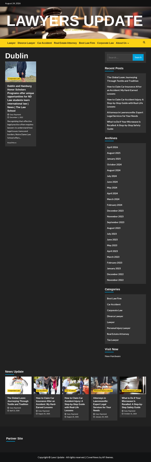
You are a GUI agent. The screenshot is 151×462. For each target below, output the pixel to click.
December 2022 (115, 274)
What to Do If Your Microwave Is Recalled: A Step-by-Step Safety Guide (124, 125)
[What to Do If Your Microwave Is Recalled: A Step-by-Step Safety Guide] (133, 385)
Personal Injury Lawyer (118, 328)
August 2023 (113, 228)
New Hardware (112, 356)
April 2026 (112, 147)
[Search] (144, 42)
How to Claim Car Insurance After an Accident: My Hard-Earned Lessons (124, 90)
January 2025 (114, 158)
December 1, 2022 (16, 117)
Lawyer (11, 43)
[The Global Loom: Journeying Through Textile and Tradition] (18, 385)
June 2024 (112, 181)
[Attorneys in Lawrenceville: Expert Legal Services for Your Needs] (104, 385)
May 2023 (112, 245)
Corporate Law (105, 43)
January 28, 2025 (102, 417)
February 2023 (114, 262)
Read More (11, 143)
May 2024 (112, 187)
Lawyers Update (74, 20)
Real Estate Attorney (65, 43)
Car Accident (44, 43)
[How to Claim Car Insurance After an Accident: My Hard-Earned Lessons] (47, 385)
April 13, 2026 (14, 411)
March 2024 (113, 199)
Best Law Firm (87, 43)
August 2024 (113, 170)
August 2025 (113, 153)
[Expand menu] (128, 43)
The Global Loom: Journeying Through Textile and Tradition (122, 79)
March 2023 (113, 256)
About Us (121, 43)
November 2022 (115, 280)
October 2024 (114, 164)
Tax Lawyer (113, 340)
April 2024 (112, 193)
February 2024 (114, 205)
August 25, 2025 (44, 414)
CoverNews (93, 457)
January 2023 (114, 268)
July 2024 (112, 176)
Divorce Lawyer (26, 43)
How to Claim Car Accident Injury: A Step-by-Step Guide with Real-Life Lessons (125, 103)
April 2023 (112, 251)
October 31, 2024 (130, 414)
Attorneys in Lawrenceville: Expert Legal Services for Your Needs (125, 114)
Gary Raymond (15, 114)
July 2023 (112, 233)
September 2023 (115, 222)
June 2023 (112, 239)
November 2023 (115, 216)
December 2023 (115, 210)
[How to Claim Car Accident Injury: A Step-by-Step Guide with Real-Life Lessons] (75, 385)
